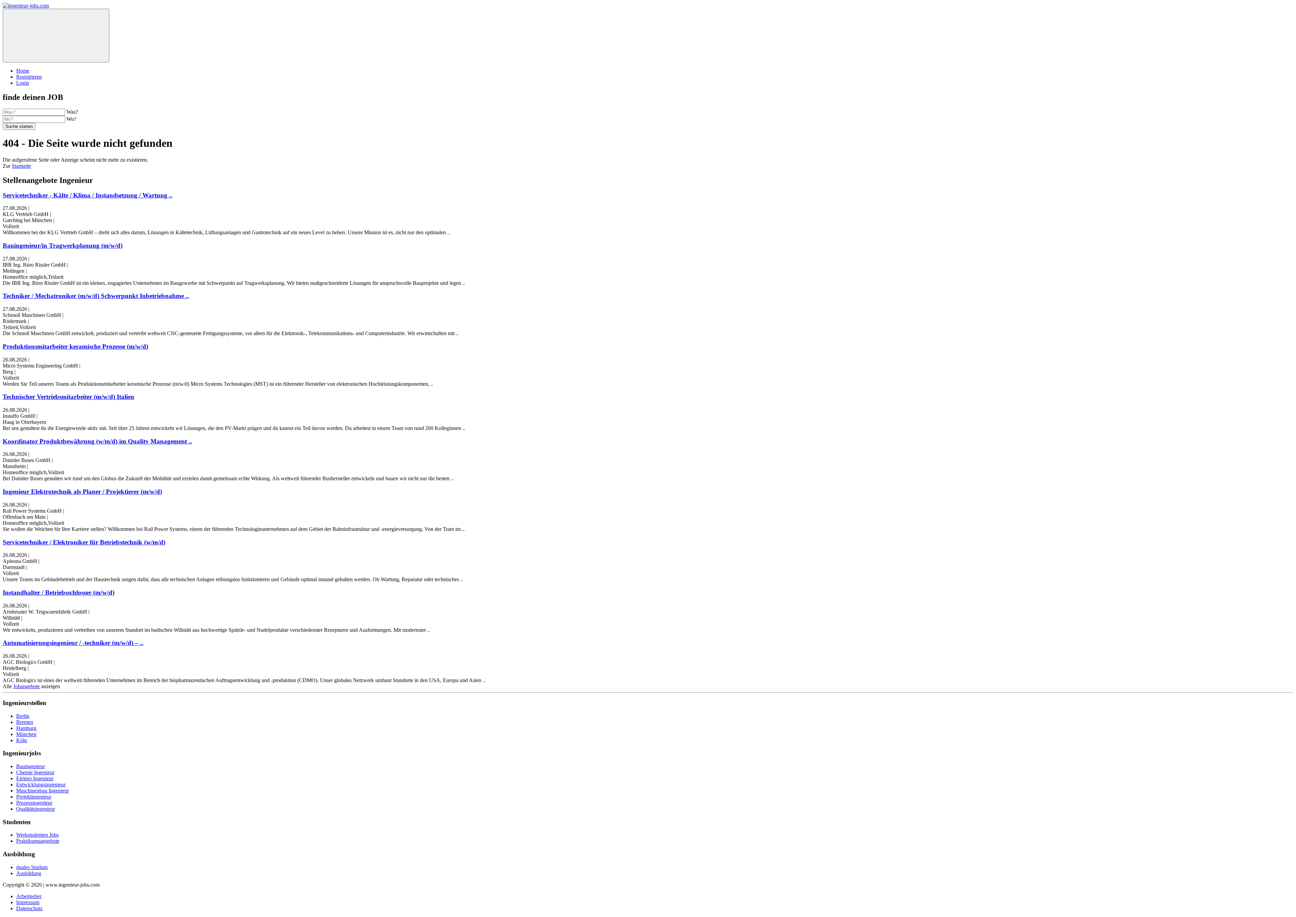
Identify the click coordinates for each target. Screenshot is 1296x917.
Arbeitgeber (29, 896)
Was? (72, 112)
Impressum (27, 902)
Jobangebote (26, 686)
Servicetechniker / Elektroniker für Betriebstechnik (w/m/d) (84, 542)
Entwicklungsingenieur (40, 784)
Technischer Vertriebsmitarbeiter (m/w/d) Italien (68, 396)
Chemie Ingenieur (35, 772)
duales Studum (32, 867)
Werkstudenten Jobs (37, 835)
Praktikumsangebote (37, 841)
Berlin (22, 716)
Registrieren (29, 77)
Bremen (24, 722)
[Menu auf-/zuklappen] (56, 35)
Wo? (71, 119)
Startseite (21, 166)
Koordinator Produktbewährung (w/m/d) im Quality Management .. (97, 441)
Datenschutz (29, 908)
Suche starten (19, 126)
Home (22, 71)
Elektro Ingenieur (34, 778)
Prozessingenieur (34, 803)
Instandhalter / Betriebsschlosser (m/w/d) (58, 592)
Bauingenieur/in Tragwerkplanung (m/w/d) (63, 245)
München (26, 734)
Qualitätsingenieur (35, 809)
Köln (21, 740)
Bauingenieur (30, 766)
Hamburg (26, 728)
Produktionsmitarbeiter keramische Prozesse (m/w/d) (75, 346)
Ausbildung (28, 873)
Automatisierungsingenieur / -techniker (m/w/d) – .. (73, 642)
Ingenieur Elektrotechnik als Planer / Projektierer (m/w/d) (82, 491)
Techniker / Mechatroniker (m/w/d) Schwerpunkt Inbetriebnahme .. (96, 295)
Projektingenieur (33, 797)
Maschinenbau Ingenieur (42, 790)
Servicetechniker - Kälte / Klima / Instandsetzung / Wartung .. (87, 195)
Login (22, 83)
